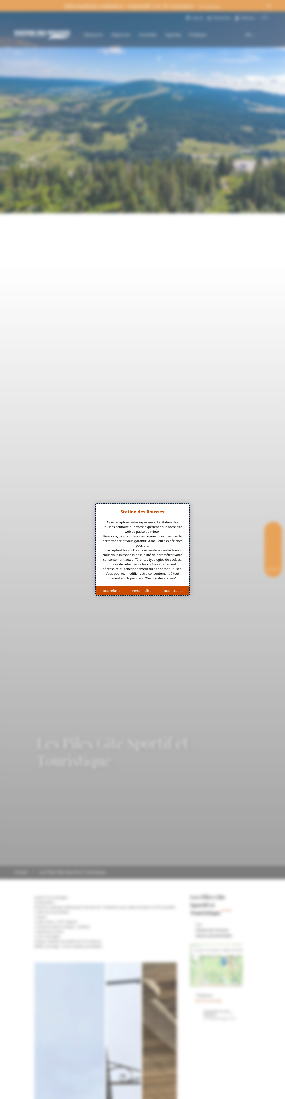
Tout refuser (111, 590)
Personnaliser (142, 590)
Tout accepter (173, 590)
